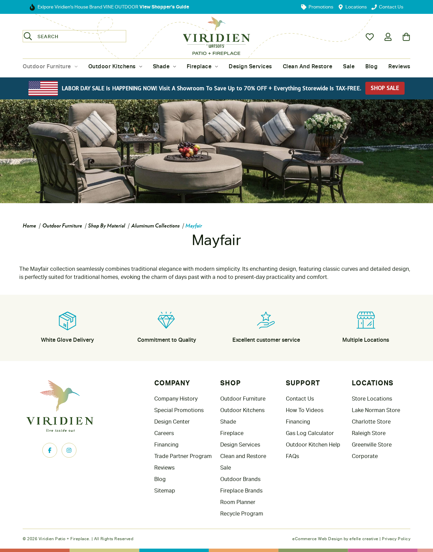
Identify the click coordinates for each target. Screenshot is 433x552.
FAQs (292, 456)
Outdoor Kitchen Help (313, 444)
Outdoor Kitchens (112, 66)
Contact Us (300, 398)
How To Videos (304, 410)
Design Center (172, 421)
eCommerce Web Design (317, 538)
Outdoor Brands (240, 479)
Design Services (250, 66)
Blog (371, 66)
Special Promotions (179, 410)
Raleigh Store (369, 433)
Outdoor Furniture (47, 66)
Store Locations (372, 398)
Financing (166, 444)
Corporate (365, 456)
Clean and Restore (308, 66)
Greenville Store (372, 444)
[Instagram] (69, 450)
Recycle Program (241, 513)
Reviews (399, 66)
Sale (349, 66)
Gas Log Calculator (310, 433)
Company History (176, 398)
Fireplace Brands (241, 490)
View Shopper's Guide (163, 6)
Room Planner (237, 502)
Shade (161, 66)
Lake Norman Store (376, 410)
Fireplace (199, 66)
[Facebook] (49, 450)
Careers (164, 433)
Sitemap (164, 490)
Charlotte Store (371, 421)
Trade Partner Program (183, 456)
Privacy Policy (396, 538)
